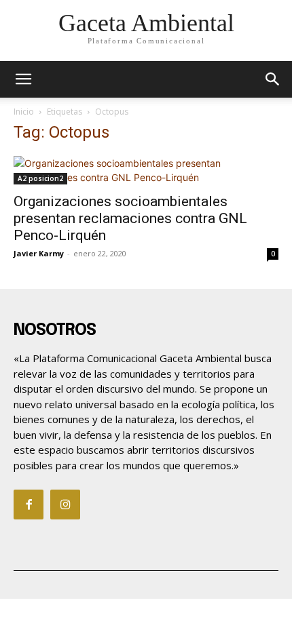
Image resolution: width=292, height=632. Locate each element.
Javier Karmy (39, 253)
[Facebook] (28, 504)
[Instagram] (65, 504)
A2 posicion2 (40, 178)
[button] (273, 79)
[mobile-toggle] (23, 79)
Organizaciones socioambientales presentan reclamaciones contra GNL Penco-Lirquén (130, 218)
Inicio (24, 111)
